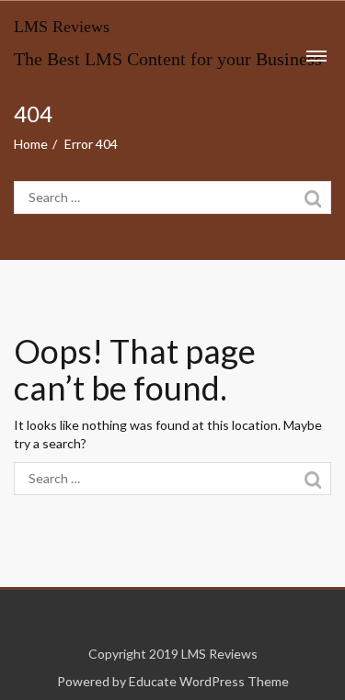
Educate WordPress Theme (209, 681)
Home (31, 144)
